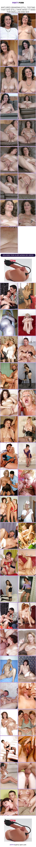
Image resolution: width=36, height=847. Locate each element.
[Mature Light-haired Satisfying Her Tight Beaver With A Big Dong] (9, 456)
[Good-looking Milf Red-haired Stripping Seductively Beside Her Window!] (27, 589)
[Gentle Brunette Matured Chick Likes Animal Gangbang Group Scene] (9, 642)
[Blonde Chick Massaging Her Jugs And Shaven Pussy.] (27, 296)
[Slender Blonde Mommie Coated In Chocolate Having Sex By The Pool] (27, 482)
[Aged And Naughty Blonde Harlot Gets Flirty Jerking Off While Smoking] (27, 802)
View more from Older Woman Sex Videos (18, 255)
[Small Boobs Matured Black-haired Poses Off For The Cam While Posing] (9, 589)
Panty (18, 3)
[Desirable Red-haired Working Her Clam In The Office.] (27, 615)
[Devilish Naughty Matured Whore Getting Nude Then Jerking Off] (9, 402)
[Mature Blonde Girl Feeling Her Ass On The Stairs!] (9, 322)
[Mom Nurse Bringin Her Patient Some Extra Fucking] (27, 509)
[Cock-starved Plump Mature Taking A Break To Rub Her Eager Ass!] (27, 669)
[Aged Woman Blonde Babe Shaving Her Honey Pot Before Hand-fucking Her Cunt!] (9, 669)
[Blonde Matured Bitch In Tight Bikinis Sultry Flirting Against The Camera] (27, 322)
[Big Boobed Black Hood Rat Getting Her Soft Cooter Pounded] (9, 482)
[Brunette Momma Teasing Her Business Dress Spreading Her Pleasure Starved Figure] (27, 376)
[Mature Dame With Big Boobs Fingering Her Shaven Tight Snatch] (27, 456)
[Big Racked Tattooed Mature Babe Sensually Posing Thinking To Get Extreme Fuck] (9, 775)
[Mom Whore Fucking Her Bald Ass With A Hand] (9, 722)
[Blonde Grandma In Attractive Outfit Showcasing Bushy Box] (27, 749)
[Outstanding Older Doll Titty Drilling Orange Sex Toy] (9, 749)
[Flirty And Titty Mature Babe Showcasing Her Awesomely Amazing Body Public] (27, 642)
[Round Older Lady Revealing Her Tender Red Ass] (9, 562)
